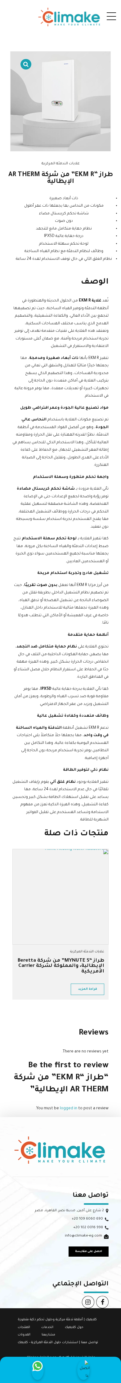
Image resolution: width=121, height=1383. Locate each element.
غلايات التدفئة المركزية (61, 164)
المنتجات (24, 1327)
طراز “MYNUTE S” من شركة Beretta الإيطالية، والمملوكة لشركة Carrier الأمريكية (61, 966)
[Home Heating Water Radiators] (60, 897)
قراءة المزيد (87, 989)
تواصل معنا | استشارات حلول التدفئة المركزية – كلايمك (58, 1342)
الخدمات (47, 1327)
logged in (68, 1109)
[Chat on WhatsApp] (37, 1370)
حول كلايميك (74, 1327)
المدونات (24, 1335)
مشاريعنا (48, 1335)
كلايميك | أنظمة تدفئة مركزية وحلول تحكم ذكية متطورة (57, 1320)
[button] (25, 60)
